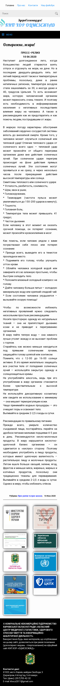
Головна (10, 5)
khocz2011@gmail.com (21, 681)
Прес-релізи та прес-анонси (30, 496)
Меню (9, 34)
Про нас (21, 5)
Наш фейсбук (47, 5)
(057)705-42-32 (23, 678)
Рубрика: (13, 496)
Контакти (33, 5)
